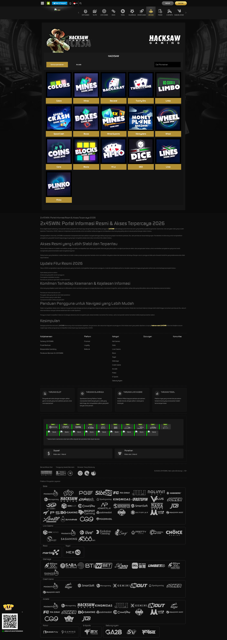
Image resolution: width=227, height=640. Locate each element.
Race (113, 15)
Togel (123, 15)
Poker (160, 15)
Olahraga (132, 15)
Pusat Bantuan (45, 345)
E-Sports (170, 15)
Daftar (180, 3)
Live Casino (104, 15)
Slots (95, 15)
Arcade (151, 15)
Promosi (87, 341)
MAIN (60, 81)
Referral (87, 349)
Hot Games (85, 15)
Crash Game (141, 15)
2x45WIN (111, 229)
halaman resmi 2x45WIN (158, 325)
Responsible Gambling (48, 349)
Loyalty (87, 345)
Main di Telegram (61, 3)
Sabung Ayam (179, 15)
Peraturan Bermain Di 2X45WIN (51, 353)
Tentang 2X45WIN (46, 341)
